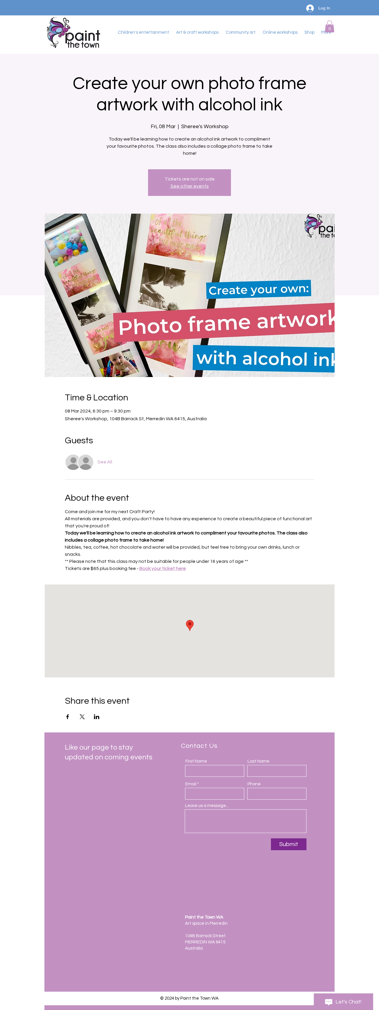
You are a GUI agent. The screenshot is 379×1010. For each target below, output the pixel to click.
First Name (196, 761)
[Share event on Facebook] (67, 716)
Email (190, 784)
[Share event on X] (82, 716)
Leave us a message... (207, 805)
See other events (190, 186)
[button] (330, 26)
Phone (254, 784)
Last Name (258, 761)
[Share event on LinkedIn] (96, 716)
